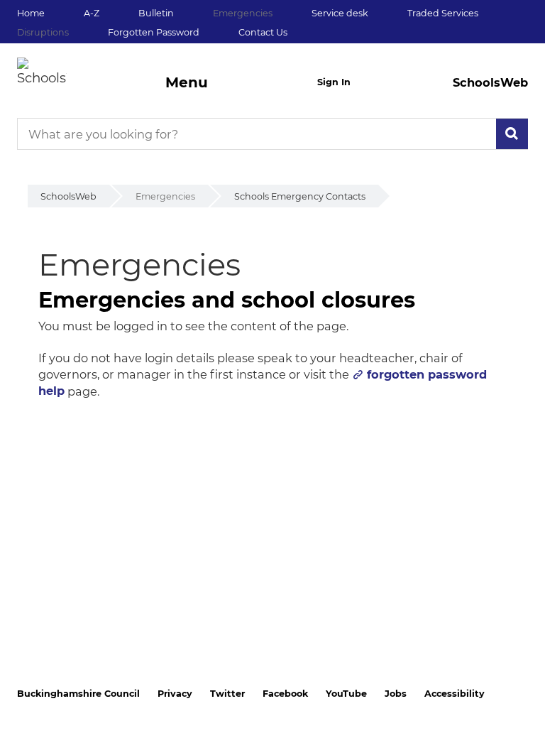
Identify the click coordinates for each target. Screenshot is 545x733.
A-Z (91, 13)
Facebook (285, 693)
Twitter (227, 693)
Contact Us (262, 32)
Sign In (334, 82)
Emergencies (242, 13)
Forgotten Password (153, 32)
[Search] (512, 134)
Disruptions (43, 32)
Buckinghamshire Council (78, 693)
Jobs (396, 693)
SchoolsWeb (68, 196)
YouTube (346, 693)
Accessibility (454, 693)
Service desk (340, 13)
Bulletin (156, 13)
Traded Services (442, 13)
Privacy (175, 693)
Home (31, 13)
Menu (186, 82)
